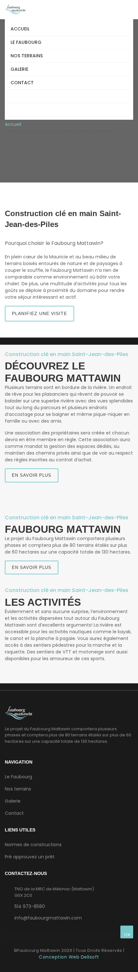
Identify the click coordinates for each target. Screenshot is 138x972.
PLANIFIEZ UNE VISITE (39, 313)
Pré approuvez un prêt (30, 857)
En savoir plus (31, 475)
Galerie (19, 69)
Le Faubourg (26, 42)
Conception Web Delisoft (69, 957)
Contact (22, 82)
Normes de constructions (33, 844)
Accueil (20, 29)
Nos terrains (27, 56)
